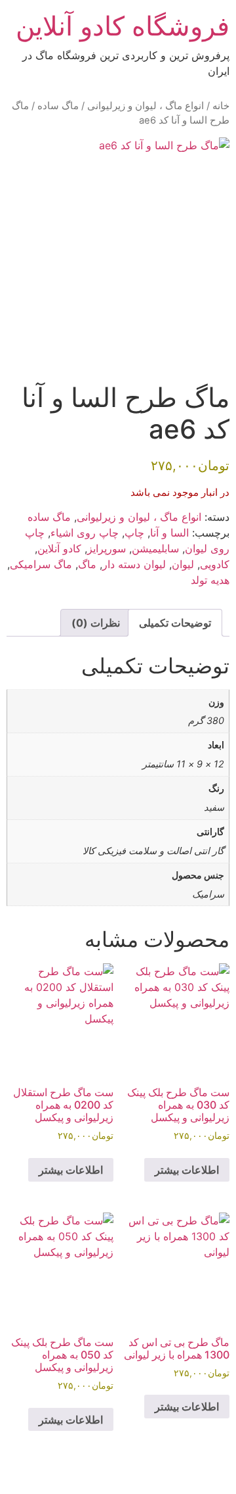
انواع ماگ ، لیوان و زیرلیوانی (145, 106)
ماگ (87, 564)
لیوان (183, 564)
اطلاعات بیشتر (187, 1169)
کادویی (214, 564)
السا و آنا (169, 532)
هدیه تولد (210, 580)
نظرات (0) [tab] (95, 622)
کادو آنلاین (59, 548)
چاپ (134, 532)
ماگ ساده (58, 106)
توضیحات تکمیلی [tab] (175, 622)
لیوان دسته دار (134, 564)
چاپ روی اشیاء (84, 532)
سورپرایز (106, 548)
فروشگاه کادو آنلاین (122, 26)
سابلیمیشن (155, 548)
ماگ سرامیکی (41, 564)
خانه (220, 106)
